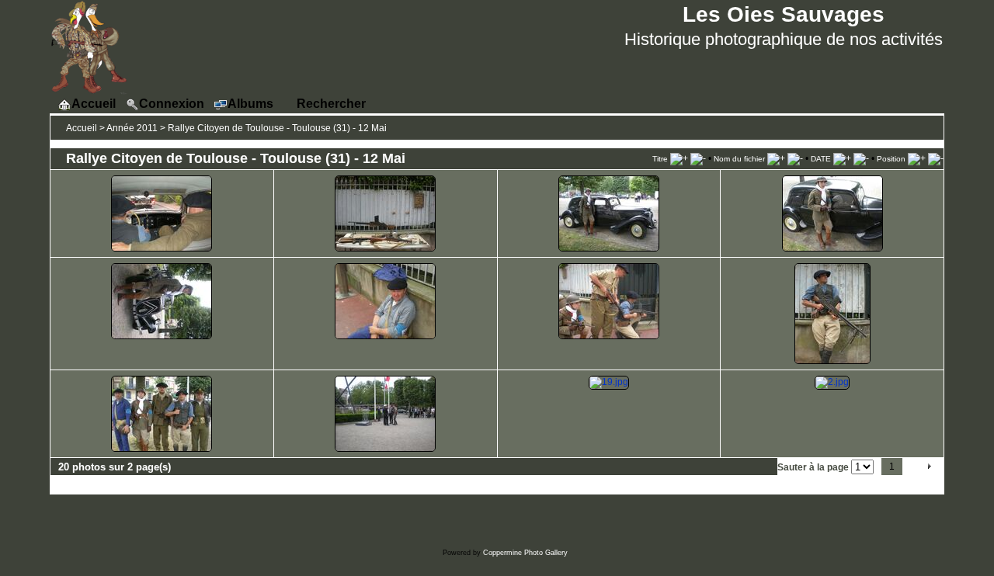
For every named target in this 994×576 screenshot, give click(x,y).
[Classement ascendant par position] (917, 158)
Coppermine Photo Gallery (525, 553)
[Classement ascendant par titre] (679, 158)
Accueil (81, 128)
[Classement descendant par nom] (795, 158)
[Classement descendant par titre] (698, 158)
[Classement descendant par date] (861, 158)
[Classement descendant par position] (936, 158)
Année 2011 (132, 128)
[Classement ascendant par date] (842, 158)
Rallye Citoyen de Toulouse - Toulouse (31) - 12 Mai (277, 128)
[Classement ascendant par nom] (776, 158)
